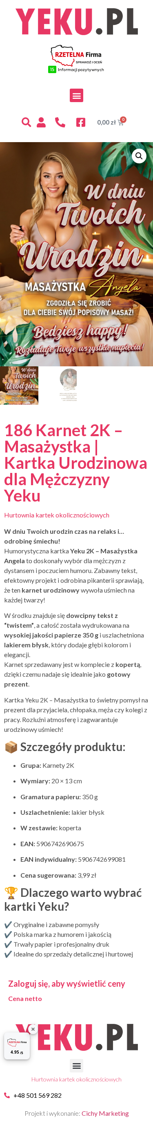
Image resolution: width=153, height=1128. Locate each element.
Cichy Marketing (105, 1113)
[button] (76, 95)
